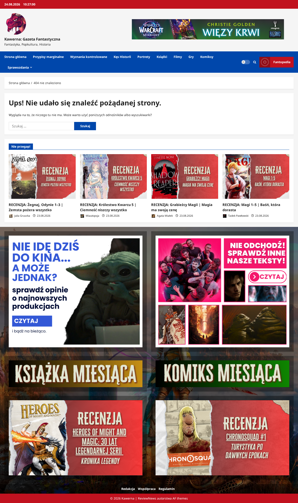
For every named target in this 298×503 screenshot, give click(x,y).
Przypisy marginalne (48, 57)
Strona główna (15, 57)
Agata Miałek (164, 216)
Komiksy (206, 57)
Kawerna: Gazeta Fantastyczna (32, 39)
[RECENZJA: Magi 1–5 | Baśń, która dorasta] (256, 176)
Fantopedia (281, 62)
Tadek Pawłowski (238, 216)
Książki (162, 57)
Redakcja (128, 489)
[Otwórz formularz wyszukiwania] (254, 62)
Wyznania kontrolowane (88, 57)
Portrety (143, 57)
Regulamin (167, 489)
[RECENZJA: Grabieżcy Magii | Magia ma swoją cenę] (184, 176)
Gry (191, 57)
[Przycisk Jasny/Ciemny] (245, 62)
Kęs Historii (122, 57)
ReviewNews (147, 498)
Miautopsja (92, 216)
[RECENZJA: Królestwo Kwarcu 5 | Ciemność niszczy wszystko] (113, 176)
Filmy (178, 57)
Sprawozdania (18, 67)
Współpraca (147, 489)
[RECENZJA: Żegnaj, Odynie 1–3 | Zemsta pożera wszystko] (42, 176)
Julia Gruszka (22, 216)
